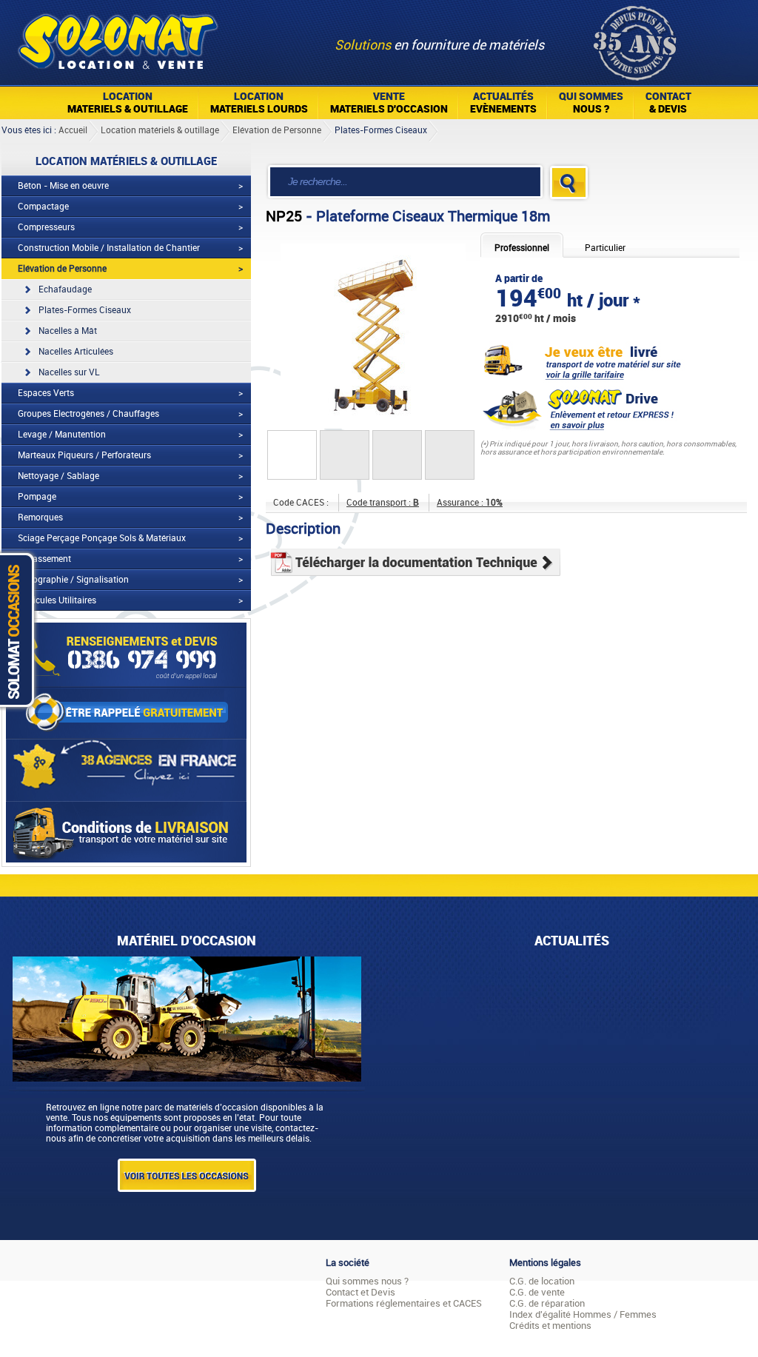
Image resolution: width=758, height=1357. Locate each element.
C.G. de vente (537, 1292)
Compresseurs (46, 227)
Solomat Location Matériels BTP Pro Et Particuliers (117, 37)
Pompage (37, 497)
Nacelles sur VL (69, 372)
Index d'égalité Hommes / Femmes (583, 1314)
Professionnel (521, 248)
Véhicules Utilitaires (57, 600)
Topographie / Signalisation (73, 579)
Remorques (40, 517)
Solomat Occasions (20, 630)
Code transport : (382, 502)
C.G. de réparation (547, 1303)
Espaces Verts (46, 393)
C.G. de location (541, 1281)
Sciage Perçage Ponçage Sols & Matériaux (102, 538)
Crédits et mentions (550, 1325)
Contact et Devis (360, 1292)
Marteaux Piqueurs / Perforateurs (84, 455)
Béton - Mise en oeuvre (63, 186)
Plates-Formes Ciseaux (381, 130)
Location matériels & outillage (160, 130)
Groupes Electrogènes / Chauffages (88, 414)
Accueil (72, 130)
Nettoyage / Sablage (58, 476)
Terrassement (44, 559)
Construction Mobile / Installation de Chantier (109, 248)
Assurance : (470, 502)
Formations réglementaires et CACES (404, 1303)
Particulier (605, 248)
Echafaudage (65, 289)
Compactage (43, 206)
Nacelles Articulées (75, 351)
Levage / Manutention (62, 434)
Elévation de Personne (276, 130)
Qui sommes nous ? (367, 1281)
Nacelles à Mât (67, 331)
